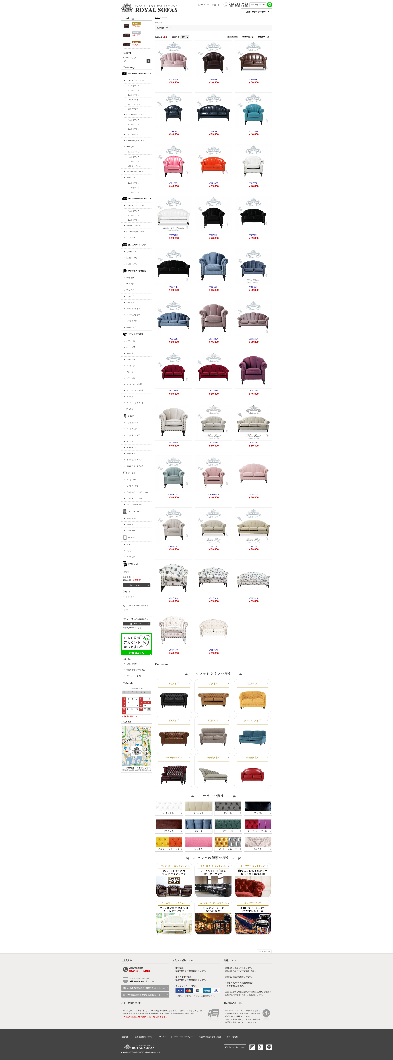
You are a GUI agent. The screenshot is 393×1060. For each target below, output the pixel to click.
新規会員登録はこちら (132, 628)
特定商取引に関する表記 (135, 670)
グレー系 (129, 353)
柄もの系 (129, 409)
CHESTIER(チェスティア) (136, 141)
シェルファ (130, 238)
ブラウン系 (130, 366)
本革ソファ (130, 178)
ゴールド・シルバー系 (134, 403)
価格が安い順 (247, 37)
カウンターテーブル (134, 498)
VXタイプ (130, 296)
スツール (129, 441)
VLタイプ (130, 290)
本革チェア (130, 453)
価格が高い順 (263, 37)
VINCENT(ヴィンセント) (135, 80)
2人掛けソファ (132, 258)
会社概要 (125, 1037)
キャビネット (131, 518)
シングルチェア (132, 423)
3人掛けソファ (132, 264)
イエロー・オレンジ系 (134, 390)
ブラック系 (130, 359)
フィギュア (130, 557)
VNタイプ (130, 302)
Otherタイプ (131, 327)
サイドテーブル (132, 486)
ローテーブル (131, 480)
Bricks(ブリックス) (133, 225)
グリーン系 (130, 378)
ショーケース (131, 531)
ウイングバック (132, 134)
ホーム (157, 18)
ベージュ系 (130, 347)
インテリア (130, 544)
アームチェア (131, 429)
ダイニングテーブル (134, 504)
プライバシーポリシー (134, 676)
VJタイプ (130, 284)
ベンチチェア (131, 447)
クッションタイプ (133, 309)
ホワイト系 (130, 341)
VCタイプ (130, 278)
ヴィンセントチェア (134, 460)
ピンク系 (129, 397)
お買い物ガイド (135, 981)
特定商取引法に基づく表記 (210, 1037)
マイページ (163, 1037)
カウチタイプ (131, 321)
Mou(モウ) (130, 147)
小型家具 (129, 524)
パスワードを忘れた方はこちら (135, 619)
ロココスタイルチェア (134, 466)
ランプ (129, 551)
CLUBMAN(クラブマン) (135, 114)
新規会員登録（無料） (144, 1037)
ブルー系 (129, 372)
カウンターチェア (133, 435)
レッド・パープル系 (134, 384)
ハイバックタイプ (133, 315)
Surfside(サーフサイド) (135, 171)
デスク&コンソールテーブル (137, 492)
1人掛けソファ (132, 251)
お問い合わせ (131, 664)
